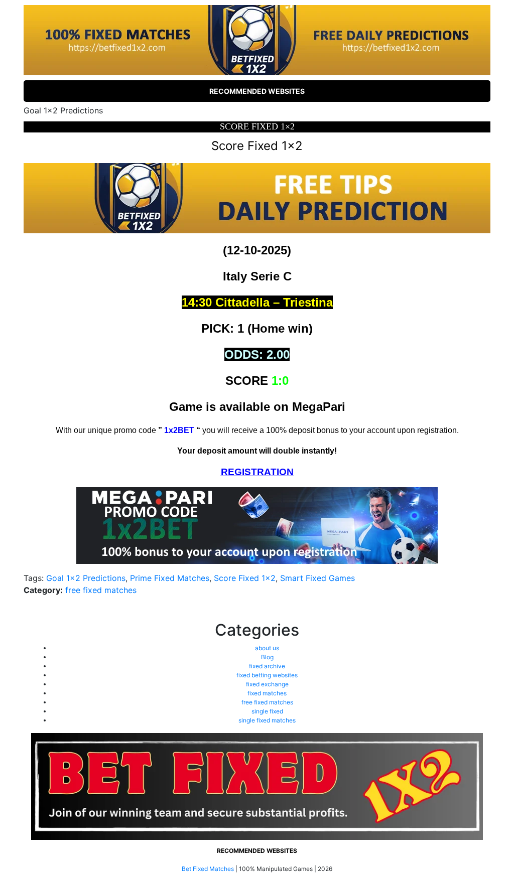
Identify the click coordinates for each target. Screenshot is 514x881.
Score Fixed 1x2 (245, 578)
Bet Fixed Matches (208, 868)
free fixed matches (101, 590)
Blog (267, 657)
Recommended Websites (257, 91)
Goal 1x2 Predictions (85, 578)
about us (267, 648)
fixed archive (267, 666)
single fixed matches (267, 720)
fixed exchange (267, 684)
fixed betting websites (267, 675)
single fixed (267, 711)
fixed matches (267, 693)
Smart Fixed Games (317, 578)
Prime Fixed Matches (169, 578)
